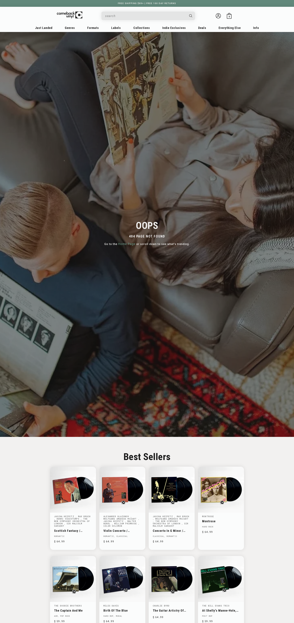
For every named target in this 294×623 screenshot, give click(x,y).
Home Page (126, 244)
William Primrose (126, 523)
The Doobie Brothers (68, 605)
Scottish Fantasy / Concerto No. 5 (67, 530)
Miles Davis (111, 605)
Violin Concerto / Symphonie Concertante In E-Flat (122, 530)
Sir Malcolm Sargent (68, 524)
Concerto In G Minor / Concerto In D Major (168, 530)
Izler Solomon (112, 525)
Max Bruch (84, 516)
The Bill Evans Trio (216, 605)
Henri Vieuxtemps (69, 518)
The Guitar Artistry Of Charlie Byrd (168, 610)
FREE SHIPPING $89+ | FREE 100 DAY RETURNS (147, 3)
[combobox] (145, 15)
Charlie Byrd (161, 605)
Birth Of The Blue (115, 610)
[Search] (190, 16)
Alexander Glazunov (116, 516)
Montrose (208, 516)
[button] (229, 16)
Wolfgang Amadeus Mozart (120, 518)
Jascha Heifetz (65, 516)
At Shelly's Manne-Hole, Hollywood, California (219, 610)
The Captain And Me (68, 610)
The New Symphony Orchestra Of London (72, 521)
